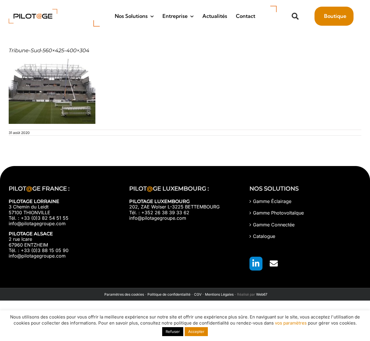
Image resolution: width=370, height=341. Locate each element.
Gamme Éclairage (272, 201)
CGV (197, 294)
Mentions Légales (219, 294)
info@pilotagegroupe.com (37, 223)
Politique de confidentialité (168, 294)
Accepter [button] (196, 331)
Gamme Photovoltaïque (278, 213)
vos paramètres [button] (291, 323)
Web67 (261, 294)
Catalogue (264, 236)
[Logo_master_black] (33, 11)
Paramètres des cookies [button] (123, 294)
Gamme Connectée (274, 225)
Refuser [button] (173, 331)
